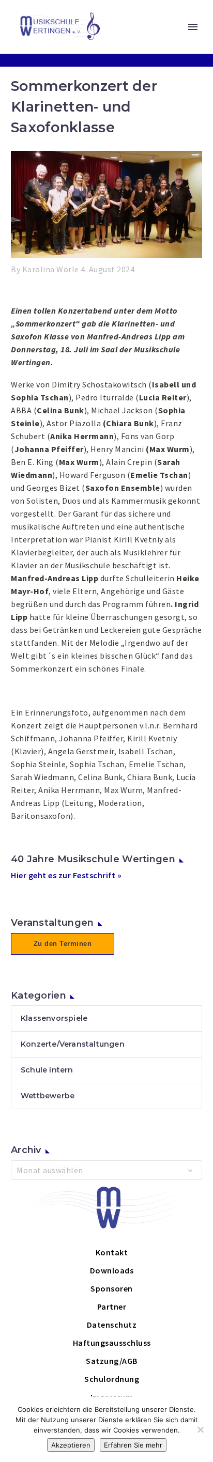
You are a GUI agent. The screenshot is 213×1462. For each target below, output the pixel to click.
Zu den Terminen (63, 943)
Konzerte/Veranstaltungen (73, 1044)
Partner (112, 1306)
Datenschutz (112, 1324)
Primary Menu (193, 27)
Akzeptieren (70, 1445)
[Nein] (200, 1429)
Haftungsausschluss (112, 1342)
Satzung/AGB (112, 1361)
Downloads (112, 1270)
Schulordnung (111, 1379)
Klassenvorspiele (54, 1018)
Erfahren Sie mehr (133, 1445)
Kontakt (112, 1252)
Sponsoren (111, 1288)
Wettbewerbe (47, 1095)
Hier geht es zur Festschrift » (66, 875)
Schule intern (47, 1070)
